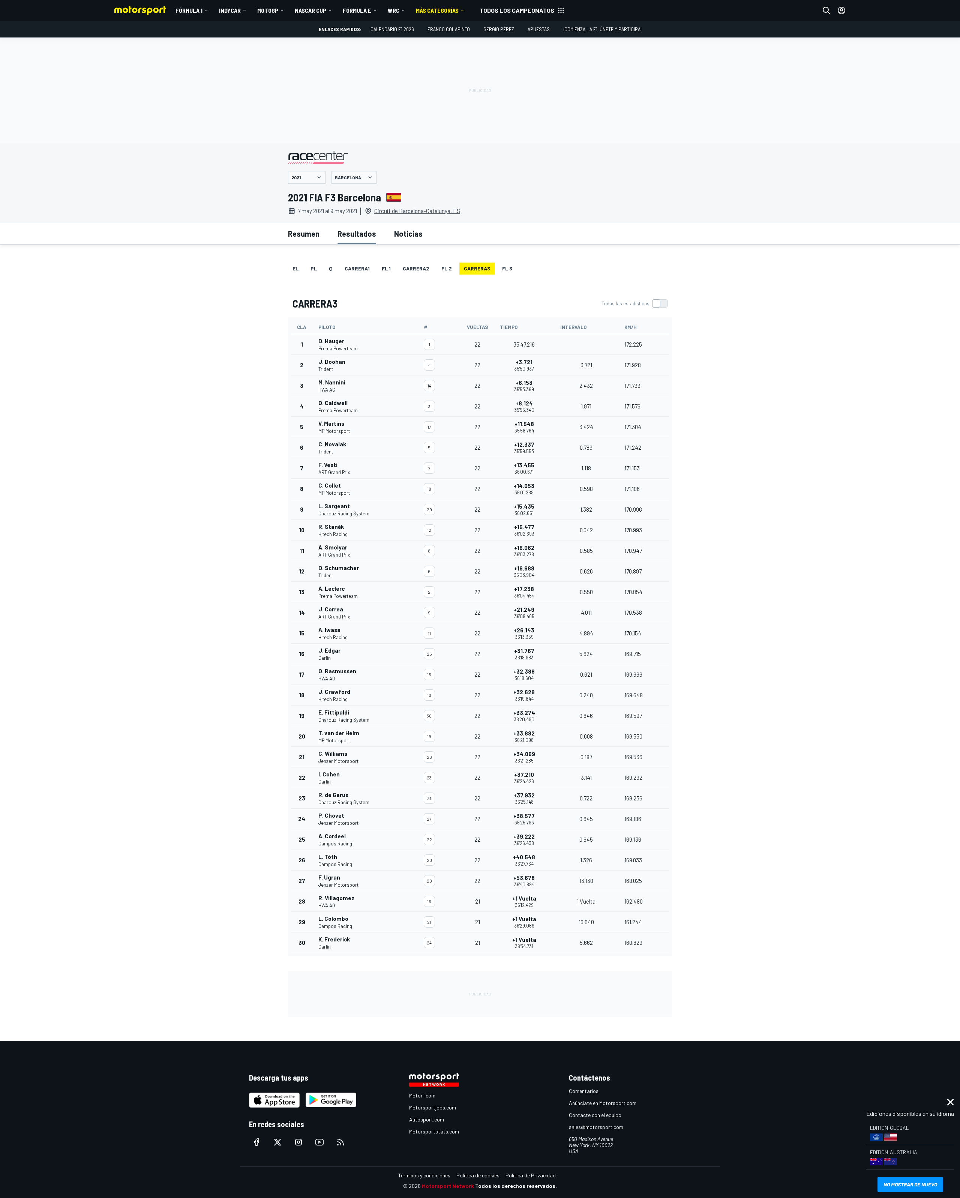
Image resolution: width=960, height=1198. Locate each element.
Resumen (304, 233)
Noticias (408, 233)
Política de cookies (478, 1175)
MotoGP (267, 10)
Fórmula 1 (189, 10)
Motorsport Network (448, 1186)
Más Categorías (437, 10)
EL (295, 268)
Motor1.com (422, 1095)
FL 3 (507, 268)
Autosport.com (426, 1119)
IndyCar (230, 10)
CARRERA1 (357, 268)
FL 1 (386, 268)
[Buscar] (826, 10)
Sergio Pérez (498, 29)
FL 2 (446, 268)
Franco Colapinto (449, 29)
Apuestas (539, 29)
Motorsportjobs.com (432, 1107)
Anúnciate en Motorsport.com (602, 1103)
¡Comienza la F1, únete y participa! (602, 29)
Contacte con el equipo (595, 1115)
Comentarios (583, 1091)
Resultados (357, 233)
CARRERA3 (477, 268)
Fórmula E (357, 10)
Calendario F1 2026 (392, 29)
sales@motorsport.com (596, 1127)
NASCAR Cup (310, 10)
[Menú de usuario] (841, 10)
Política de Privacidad (531, 1175)
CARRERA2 (416, 268)
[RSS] (340, 1142)
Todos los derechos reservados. (516, 1186)
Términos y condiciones (424, 1175)
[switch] (635, 303)
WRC (393, 10)
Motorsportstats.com (434, 1131)
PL (313, 268)
